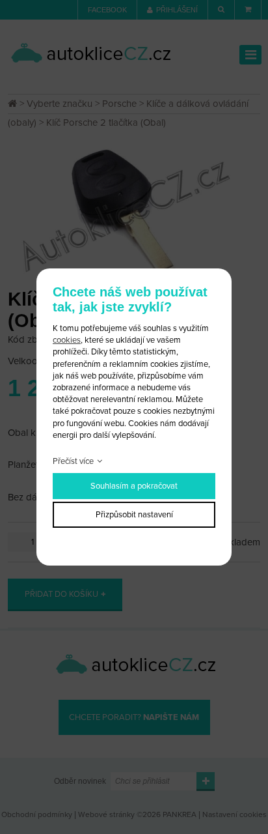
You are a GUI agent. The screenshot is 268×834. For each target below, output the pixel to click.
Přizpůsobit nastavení (134, 515)
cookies (67, 340)
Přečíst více (73, 461)
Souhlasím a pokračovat (134, 486)
